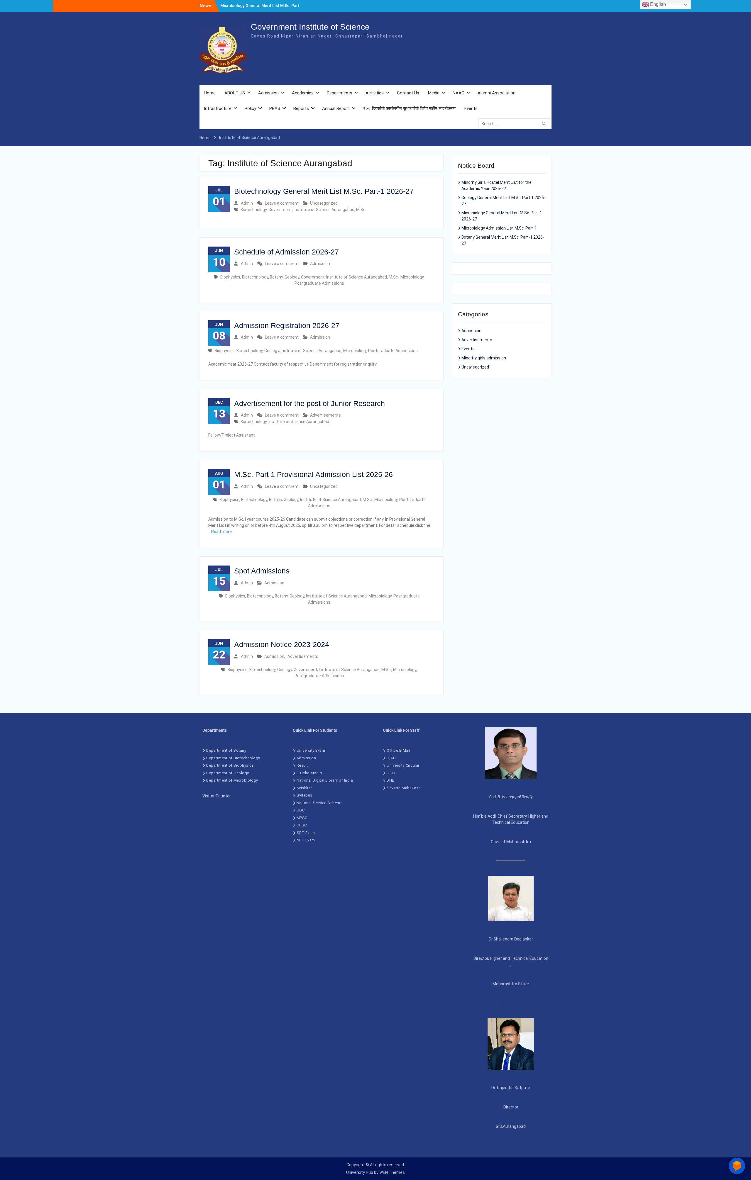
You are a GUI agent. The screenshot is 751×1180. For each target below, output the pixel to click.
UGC (301, 810)
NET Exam (306, 840)
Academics (303, 93)
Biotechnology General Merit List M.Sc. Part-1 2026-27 (324, 191)
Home (210, 93)
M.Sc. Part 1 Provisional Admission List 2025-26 (313, 474)
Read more (221, 531)
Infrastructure (217, 108)
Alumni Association (496, 93)
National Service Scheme (320, 803)
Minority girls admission (483, 358)
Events (471, 108)
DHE (390, 780)
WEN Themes (392, 1172)
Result (302, 765)
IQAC (391, 758)
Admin (247, 203)
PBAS (274, 108)
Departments (339, 93)
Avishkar (304, 788)
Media (433, 93)
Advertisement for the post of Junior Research (309, 403)
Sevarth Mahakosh (404, 788)
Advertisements (325, 415)
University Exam (311, 750)
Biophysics (230, 277)
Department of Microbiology (232, 780)
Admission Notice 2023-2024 (281, 644)
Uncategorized (324, 203)
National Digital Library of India (325, 780)
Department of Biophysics (230, 765)
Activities (375, 93)
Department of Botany (226, 750)
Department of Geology (227, 773)
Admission (268, 93)
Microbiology (412, 277)
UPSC (302, 825)
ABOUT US (234, 93)
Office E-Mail (398, 750)
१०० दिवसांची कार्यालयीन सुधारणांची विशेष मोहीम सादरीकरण (409, 108)
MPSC (302, 818)
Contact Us (408, 93)
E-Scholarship (309, 773)
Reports (301, 108)
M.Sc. (361, 209)
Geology (292, 277)
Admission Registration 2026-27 (286, 325)
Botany (276, 277)
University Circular (403, 765)
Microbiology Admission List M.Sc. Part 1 (499, 228)
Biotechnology (254, 209)
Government (280, 209)
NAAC (458, 93)
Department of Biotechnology (233, 758)
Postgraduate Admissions (319, 283)
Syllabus (304, 795)
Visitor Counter (216, 796)
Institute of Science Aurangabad (324, 209)
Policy (250, 108)
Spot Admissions (262, 571)
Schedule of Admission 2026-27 (286, 252)
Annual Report (336, 108)
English (657, 4)
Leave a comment (282, 203)
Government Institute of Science (310, 26)
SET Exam (306, 833)
